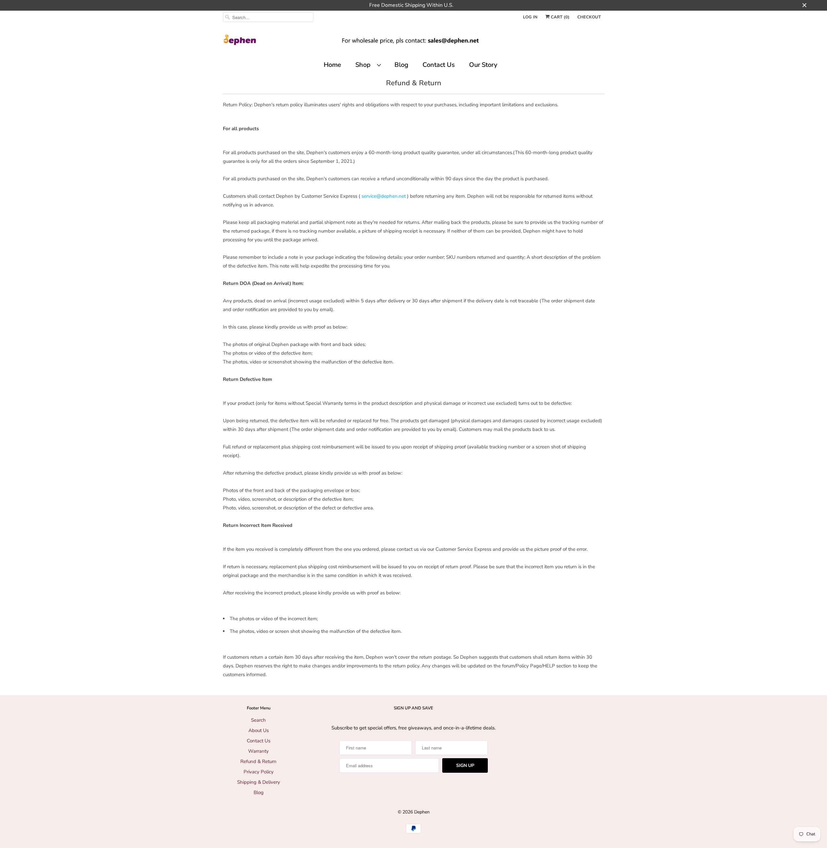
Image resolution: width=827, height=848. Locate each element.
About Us (258, 730)
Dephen (422, 812)
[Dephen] (413, 42)
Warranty (258, 751)
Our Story (483, 64)
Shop (364, 64)
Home (332, 64)
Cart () (560, 17)
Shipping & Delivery (258, 782)
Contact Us (439, 64)
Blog (401, 64)
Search (258, 720)
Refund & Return (258, 761)
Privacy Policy (259, 772)
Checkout (589, 17)
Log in (530, 17)
